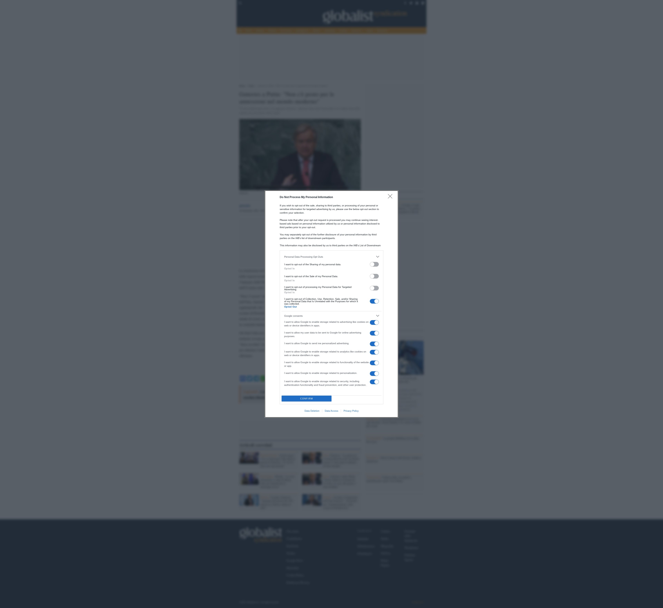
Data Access (331, 410)
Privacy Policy (351, 410)
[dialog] (331, 304)
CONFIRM (306, 398)
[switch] (374, 264)
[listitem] (331, 256)
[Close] (391, 197)
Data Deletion (312, 410)
